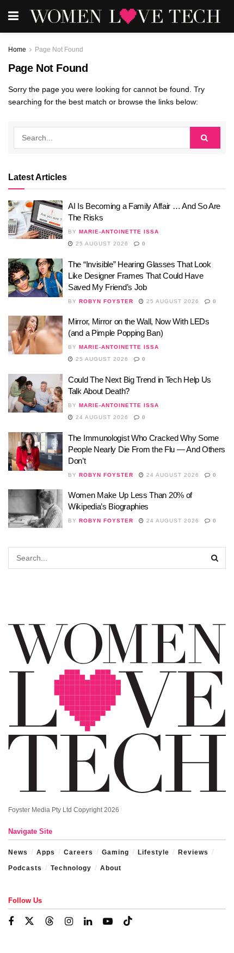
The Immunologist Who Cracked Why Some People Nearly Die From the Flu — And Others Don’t (146, 449)
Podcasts (25, 868)
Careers (78, 852)
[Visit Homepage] (124, 16)
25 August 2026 (100, 244)
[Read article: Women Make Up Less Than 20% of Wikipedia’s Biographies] (35, 508)
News (18, 852)
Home (17, 49)
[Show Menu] (13, 16)
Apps (45, 852)
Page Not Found (59, 49)
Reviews (193, 852)
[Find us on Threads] (49, 921)
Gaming (115, 852)
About (110, 868)
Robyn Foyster (106, 301)
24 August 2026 (100, 417)
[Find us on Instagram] (69, 921)
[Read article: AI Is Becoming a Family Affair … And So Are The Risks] (35, 219)
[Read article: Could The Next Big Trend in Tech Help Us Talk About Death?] (35, 393)
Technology (71, 868)
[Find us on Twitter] (29, 921)
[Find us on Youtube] (108, 921)
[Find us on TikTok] (128, 921)
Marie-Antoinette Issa (119, 232)
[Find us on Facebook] (11, 921)
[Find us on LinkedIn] (88, 921)
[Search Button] (205, 138)
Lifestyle (153, 852)
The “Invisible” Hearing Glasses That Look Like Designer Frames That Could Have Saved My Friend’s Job (139, 276)
